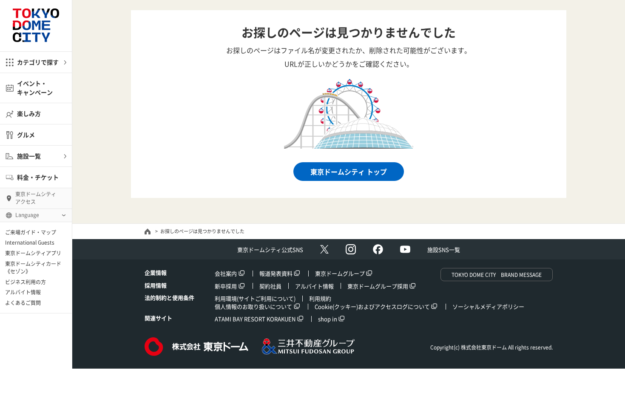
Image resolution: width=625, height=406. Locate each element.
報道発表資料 (276, 273)
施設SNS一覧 (443, 249)
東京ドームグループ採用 (377, 286)
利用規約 (320, 298)
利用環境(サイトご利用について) (255, 298)
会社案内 (226, 273)
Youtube (405, 249)
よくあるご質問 (23, 303)
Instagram (351, 249)
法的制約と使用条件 (169, 297)
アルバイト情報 (23, 292)
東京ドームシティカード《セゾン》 (33, 267)
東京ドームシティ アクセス (35, 198)
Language (27, 215)
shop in (327, 319)
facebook (378, 249)
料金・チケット (38, 177)
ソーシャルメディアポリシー (488, 306)
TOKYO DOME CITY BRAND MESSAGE (497, 275)
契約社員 (270, 286)
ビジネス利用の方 (25, 282)
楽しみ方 (29, 113)
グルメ (26, 134)
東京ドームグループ (340, 273)
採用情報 (156, 285)
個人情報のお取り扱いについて (253, 306)
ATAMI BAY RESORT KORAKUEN (255, 319)
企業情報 (156, 272)
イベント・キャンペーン (35, 87)
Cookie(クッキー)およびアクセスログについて (372, 306)
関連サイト (158, 318)
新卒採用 (226, 286)
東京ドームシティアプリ (33, 253)
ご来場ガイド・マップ (30, 232)
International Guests (29, 242)
